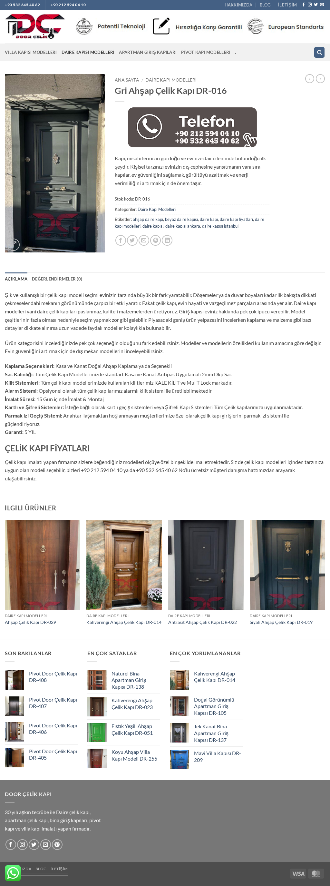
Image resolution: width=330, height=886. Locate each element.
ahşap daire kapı (148, 219)
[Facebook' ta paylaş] (120, 240)
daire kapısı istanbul (220, 226)
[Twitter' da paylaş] (132, 240)
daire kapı (209, 219)
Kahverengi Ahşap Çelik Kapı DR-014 (123, 622)
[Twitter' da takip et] (316, 5)
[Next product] (309, 78)
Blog (265, 4)
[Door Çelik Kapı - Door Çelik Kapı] (35, 27)
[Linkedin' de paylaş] (167, 240)
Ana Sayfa (127, 80)
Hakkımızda (239, 4)
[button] (13, 245)
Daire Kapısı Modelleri (88, 52)
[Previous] (5, 578)
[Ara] (319, 52)
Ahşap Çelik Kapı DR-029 (30, 622)
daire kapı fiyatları (236, 219)
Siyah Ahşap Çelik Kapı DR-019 (281, 622)
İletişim (287, 4)
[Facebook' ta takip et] (304, 5)
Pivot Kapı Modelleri (205, 52)
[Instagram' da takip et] (310, 5)
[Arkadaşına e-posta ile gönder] (144, 240)
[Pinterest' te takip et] (57, 844)
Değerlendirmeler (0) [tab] (57, 278)
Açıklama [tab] (16, 278)
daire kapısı (152, 226)
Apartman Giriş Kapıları (148, 52)
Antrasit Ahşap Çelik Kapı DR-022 (202, 622)
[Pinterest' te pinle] (155, 240)
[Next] (325, 578)
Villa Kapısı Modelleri (31, 52)
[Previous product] (320, 78)
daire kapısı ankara (182, 226)
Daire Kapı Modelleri (171, 80)
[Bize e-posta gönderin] (322, 5)
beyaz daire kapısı (181, 219)
